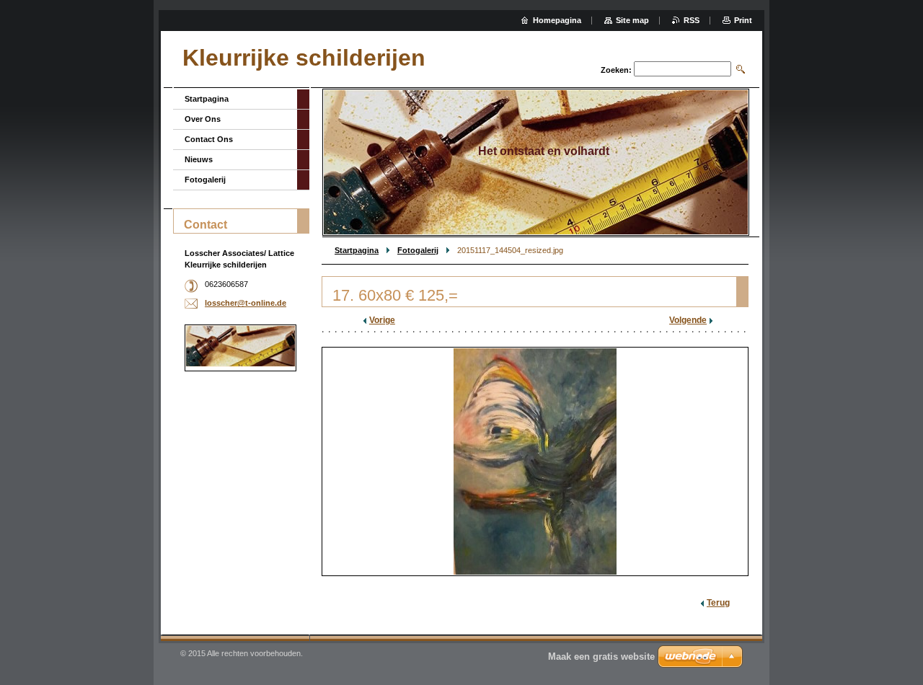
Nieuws (199, 159)
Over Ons (203, 119)
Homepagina (557, 20)
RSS (691, 20)
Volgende (688, 320)
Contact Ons (209, 139)
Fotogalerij (417, 250)
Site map (632, 20)
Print (743, 20)
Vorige (382, 320)
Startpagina (357, 250)
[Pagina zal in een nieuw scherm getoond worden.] (535, 461)
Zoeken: (616, 70)
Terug (718, 603)
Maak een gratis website (601, 656)
